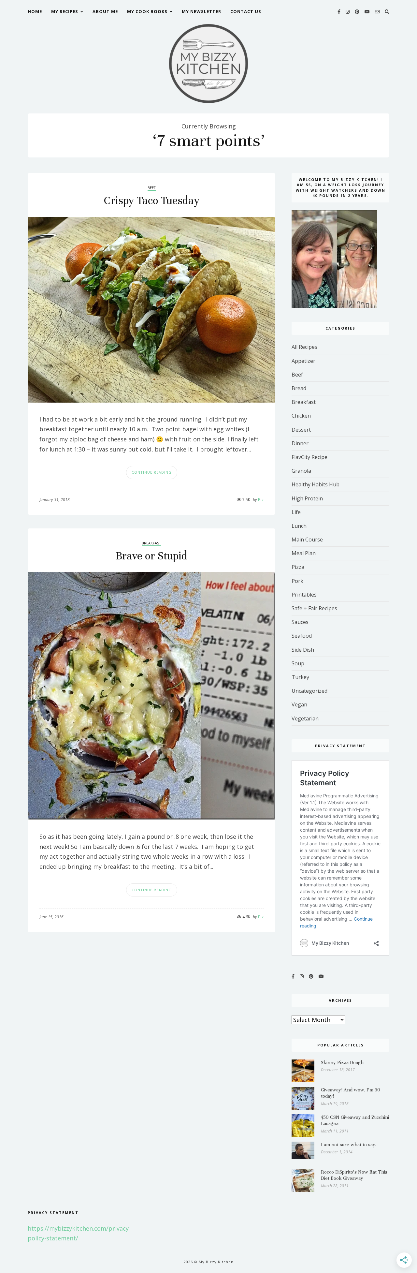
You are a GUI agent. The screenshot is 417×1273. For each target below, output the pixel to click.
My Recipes (64, 11)
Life (296, 512)
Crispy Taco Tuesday (152, 200)
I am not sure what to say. (348, 1144)
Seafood (302, 635)
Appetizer (303, 360)
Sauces (300, 622)
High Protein (307, 498)
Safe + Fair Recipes (314, 608)
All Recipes (304, 346)
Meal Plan (304, 553)
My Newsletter (201, 11)
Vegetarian (305, 718)
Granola (301, 470)
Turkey (300, 677)
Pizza (298, 566)
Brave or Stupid (151, 556)
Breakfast (151, 542)
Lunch (299, 525)
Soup (298, 663)
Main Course (307, 539)
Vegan (299, 704)
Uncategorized (309, 690)
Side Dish (303, 649)
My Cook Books (147, 11)
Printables (304, 594)
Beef (152, 187)
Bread (299, 388)
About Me (105, 11)
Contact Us (245, 11)
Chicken (301, 415)
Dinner (300, 443)
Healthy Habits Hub (315, 484)
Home (35, 11)
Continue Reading (152, 472)
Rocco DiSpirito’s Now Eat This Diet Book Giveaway (354, 1175)
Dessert (301, 429)
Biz (258, 499)
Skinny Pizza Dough (342, 1062)
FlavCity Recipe (309, 457)
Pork (297, 581)
